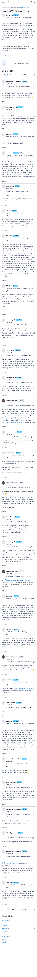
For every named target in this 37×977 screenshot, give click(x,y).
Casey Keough (10, 350)
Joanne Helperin (10, 320)
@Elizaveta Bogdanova (26, 688)
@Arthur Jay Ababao (10, 863)
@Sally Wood (8, 770)
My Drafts (18, 934)
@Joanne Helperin (24, 580)
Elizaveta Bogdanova (12, 400)
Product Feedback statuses (13, 422)
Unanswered (18, 936)
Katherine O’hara (11, 377)
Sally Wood (9, 721)
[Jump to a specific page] (34, 74)
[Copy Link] (7, 20)
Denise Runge (10, 517)
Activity (4, 925)
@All (5, 409)
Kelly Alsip (9, 286)
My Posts (18, 931)
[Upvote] (4, 62)
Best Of (4, 942)
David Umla (9, 235)
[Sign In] (34, 2)
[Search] (31, 2)
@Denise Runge (10, 580)
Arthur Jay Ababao (11, 833)
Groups (4, 939)
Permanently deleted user (13, 81)
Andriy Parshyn (10, 452)
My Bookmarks (18, 928)
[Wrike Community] (8, 2)
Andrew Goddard (11, 432)
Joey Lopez (9, 882)
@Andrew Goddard (10, 821)
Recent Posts (6, 923)
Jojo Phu (8, 210)
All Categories (6, 920)
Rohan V (30, 17)
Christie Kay (9, 596)
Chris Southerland (11, 107)
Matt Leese (9, 134)
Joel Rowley (9, 629)
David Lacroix (10, 186)
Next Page (13, 910)
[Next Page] (31, 74)
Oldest (9, 75)
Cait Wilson (9, 15)
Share (4, 55)
